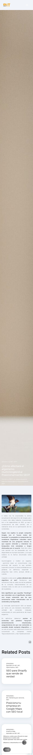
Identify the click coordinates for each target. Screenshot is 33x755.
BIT (11, 462)
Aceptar (7, 749)
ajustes (24, 742)
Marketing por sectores (16, 698)
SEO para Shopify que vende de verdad (16, 673)
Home (4, 479)
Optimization (10, 667)
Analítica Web (10, 731)
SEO (11, 479)
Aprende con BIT (11, 665)
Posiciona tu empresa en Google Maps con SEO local (14, 707)
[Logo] (7, 5)
